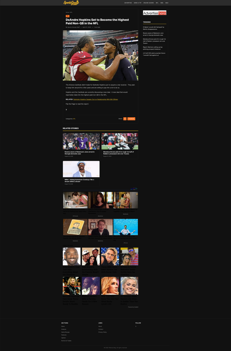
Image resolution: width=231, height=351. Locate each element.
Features (63, 335)
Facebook (131, 118)
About (100, 326)
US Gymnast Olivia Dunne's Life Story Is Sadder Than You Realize (129, 300)
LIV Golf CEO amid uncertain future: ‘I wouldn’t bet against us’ (154, 54)
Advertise (128, 3)
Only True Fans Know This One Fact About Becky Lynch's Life (110, 300)
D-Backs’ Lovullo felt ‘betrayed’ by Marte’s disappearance (153, 28)
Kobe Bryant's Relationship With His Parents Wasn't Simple (90, 271)
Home (67, 12)
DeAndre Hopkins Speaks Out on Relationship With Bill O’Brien (95, 99)
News (63, 326)
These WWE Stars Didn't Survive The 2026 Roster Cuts (109, 269)
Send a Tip (137, 3)
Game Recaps (65, 332)
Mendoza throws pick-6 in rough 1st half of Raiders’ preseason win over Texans (118, 153)
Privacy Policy (102, 332)
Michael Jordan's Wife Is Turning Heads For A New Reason (89, 300)
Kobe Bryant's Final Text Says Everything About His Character (71, 271)
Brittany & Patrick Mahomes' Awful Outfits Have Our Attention (128, 271)
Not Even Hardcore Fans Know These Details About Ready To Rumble (71, 300)
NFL (157, 3)
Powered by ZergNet (133, 307)
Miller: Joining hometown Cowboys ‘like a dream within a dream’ (79, 180)
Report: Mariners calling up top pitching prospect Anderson (152, 48)
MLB (166, 3)
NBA (162, 3)
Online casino (148, 3)
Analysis (63, 329)
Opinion (63, 338)
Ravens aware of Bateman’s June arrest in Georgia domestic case (79, 153)
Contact (100, 329)
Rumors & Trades (66, 340)
